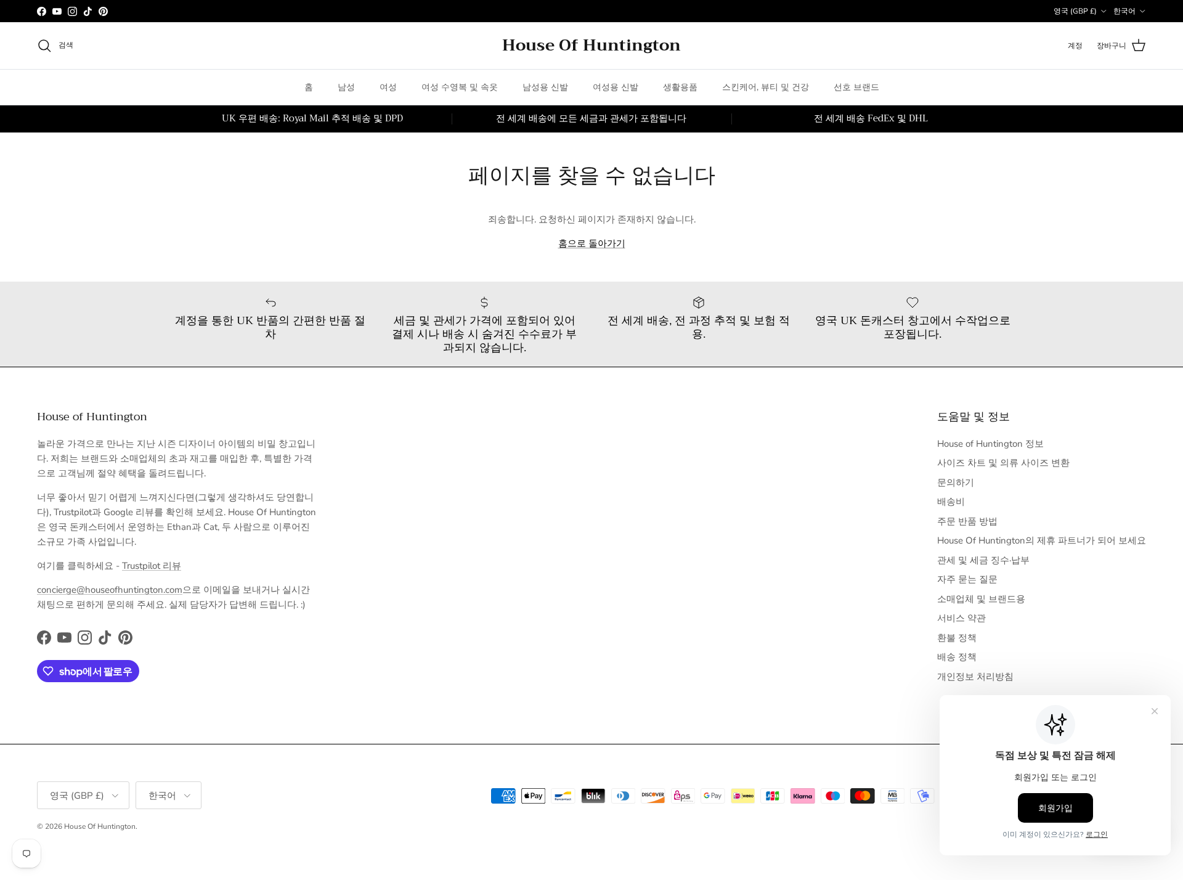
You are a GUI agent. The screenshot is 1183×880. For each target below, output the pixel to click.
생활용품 (680, 87)
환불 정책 (957, 638)
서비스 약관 (961, 618)
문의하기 (955, 482)
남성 (346, 87)
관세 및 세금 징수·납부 (983, 560)
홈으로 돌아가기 (591, 243)
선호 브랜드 (856, 87)
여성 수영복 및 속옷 (459, 87)
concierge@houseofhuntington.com (109, 590)
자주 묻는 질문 (967, 579)
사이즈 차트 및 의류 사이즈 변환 (1003, 463)
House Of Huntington (100, 826)
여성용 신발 (615, 87)
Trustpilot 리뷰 (151, 566)
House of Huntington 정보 (990, 444)
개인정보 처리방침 (975, 676)
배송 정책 (957, 657)
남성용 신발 (545, 87)
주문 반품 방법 (967, 521)
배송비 (951, 501)
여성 (388, 87)
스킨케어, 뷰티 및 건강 (765, 87)
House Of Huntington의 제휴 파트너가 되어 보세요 (1041, 540)
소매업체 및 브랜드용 (981, 599)
